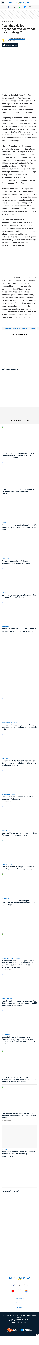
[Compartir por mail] (30, 7)
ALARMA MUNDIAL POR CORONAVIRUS (15, 328)
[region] (19, 14)
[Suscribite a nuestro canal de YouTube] (13, 1291)
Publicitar (19, 1307)
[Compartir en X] (14, 7)
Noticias (10, 21)
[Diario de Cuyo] (19, 2)
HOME (3, 21)
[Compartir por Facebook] (8, 7)
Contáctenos (19, 1298)
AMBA (33, 328)
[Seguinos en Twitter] (19, 1285)
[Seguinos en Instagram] (26, 1285)
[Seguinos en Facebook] (13, 1285)
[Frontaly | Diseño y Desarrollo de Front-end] (12, 1330)
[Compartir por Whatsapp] (19, 7)
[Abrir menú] (2, 2)
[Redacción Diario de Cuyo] (4, 40)
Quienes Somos (19, 1303)
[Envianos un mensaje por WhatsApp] (19, 1291)
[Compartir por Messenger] (25, 7)
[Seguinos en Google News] (26, 1291)
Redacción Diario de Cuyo (17, 38)
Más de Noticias (11, 369)
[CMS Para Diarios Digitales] (26, 1330)
